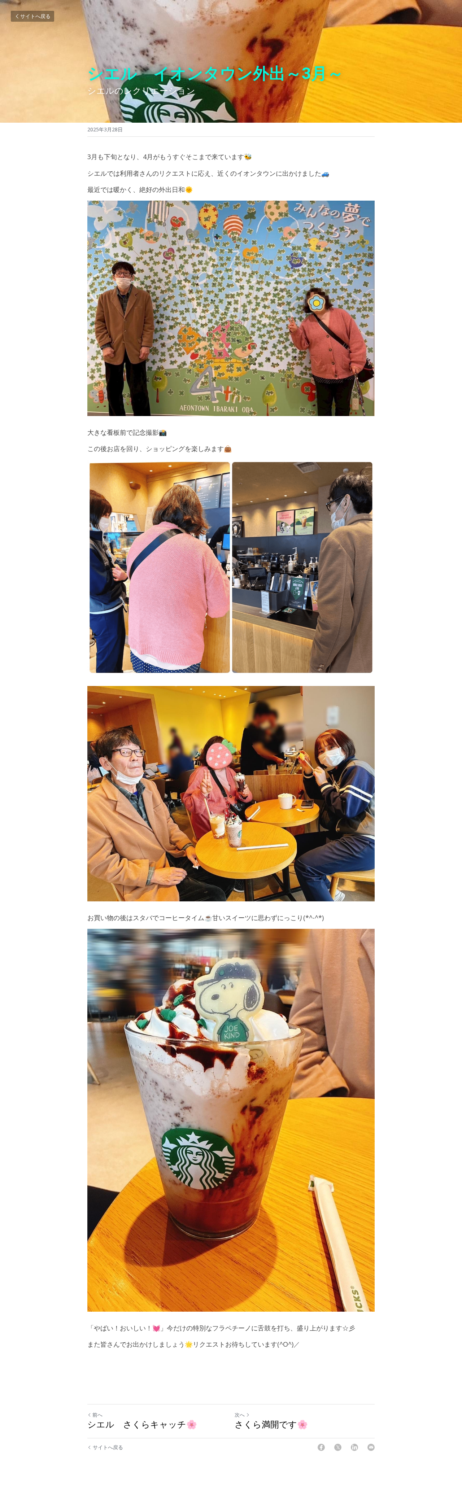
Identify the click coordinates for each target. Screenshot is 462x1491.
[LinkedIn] (354, 1447)
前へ (97, 1414)
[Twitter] (337, 1447)
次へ (240, 1414)
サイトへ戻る (35, 16)
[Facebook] (321, 1447)
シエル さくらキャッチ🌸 (142, 1425)
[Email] (371, 1447)
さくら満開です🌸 (271, 1425)
